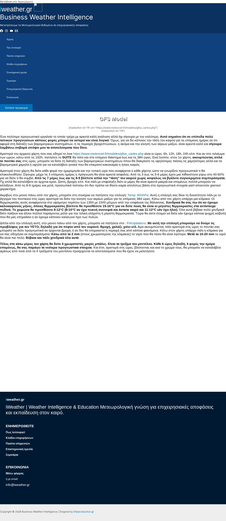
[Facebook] (1, 31)
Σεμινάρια (11, 81)
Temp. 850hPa (138, 195)
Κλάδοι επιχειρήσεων (17, 64)
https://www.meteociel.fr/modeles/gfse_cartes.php (108, 153)
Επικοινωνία (13, 97)
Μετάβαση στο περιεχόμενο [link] (16, 1)
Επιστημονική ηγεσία (17, 72)
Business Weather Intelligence (46, 17)
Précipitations (136, 223)
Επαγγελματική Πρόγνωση (19, 89)
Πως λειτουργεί (14, 47)
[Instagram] (6, 31)
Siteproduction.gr (83, 511)
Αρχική (10, 39)
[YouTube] (11, 31)
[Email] (16, 31)
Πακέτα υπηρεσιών (16, 56)
